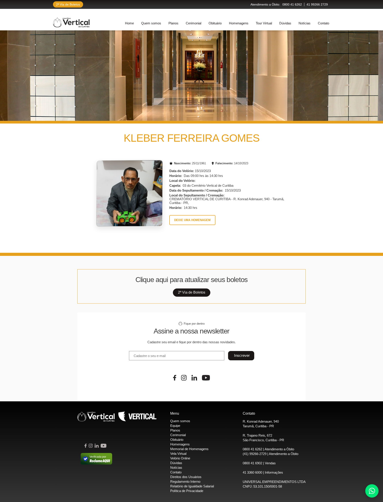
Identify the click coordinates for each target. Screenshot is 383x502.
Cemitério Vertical (71, 22)
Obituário (215, 23)
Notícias (305, 23)
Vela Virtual (178, 453)
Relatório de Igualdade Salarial (192, 486)
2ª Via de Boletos (68, 4)
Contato (323, 23)
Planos (173, 23)
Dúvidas (285, 23)
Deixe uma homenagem (192, 220)
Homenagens (238, 23)
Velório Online (180, 458)
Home (129, 23)
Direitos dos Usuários (185, 477)
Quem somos (151, 23)
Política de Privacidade (186, 491)
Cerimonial (193, 23)
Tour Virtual (264, 23)
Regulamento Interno (185, 481)
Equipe (175, 425)
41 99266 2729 (317, 4)
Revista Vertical (137, 417)
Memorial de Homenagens (189, 449)
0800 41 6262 (292, 4)
